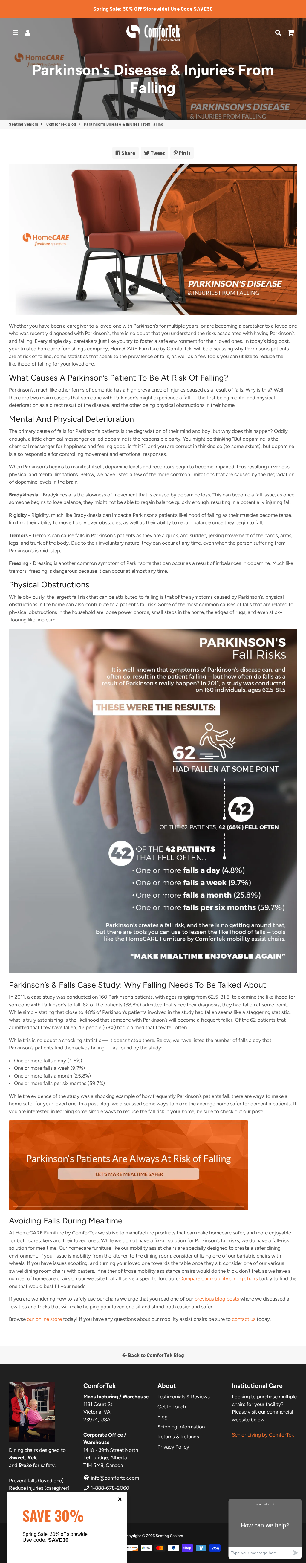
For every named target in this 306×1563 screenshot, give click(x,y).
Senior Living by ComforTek (263, 1435)
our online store (44, 1319)
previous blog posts (217, 1299)
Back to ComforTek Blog (155, 1355)
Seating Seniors (24, 124)
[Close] (120, 1499)
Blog (162, 1417)
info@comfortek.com (114, 1478)
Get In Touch (171, 1407)
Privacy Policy (173, 1447)
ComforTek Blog (61, 124)
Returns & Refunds (178, 1437)
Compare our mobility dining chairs (218, 1278)
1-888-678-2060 (109, 1488)
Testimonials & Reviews (183, 1396)
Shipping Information (181, 1427)
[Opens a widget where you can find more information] (265, 1529)
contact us (243, 1319)
